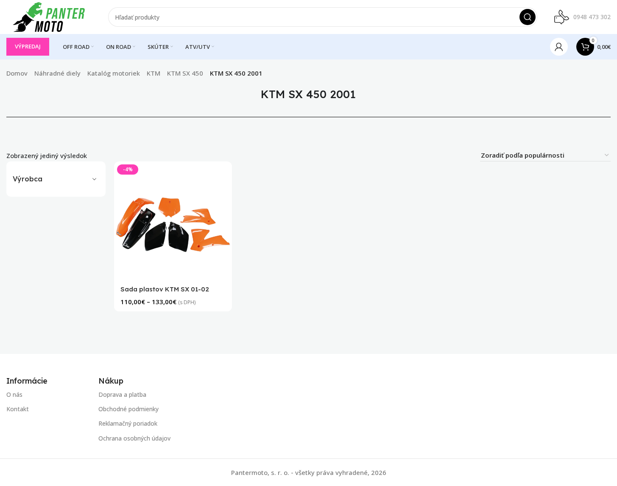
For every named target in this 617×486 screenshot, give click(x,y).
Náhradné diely (57, 73)
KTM (153, 73)
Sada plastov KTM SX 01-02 (164, 289)
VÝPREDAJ (28, 46)
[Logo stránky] (48, 16)
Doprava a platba (122, 394)
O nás (14, 394)
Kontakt (17, 409)
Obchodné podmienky (128, 409)
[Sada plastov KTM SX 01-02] (173, 220)
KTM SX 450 (185, 73)
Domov (17, 73)
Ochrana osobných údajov (134, 438)
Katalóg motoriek (113, 73)
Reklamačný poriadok (127, 423)
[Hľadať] (527, 17)
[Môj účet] (559, 46)
